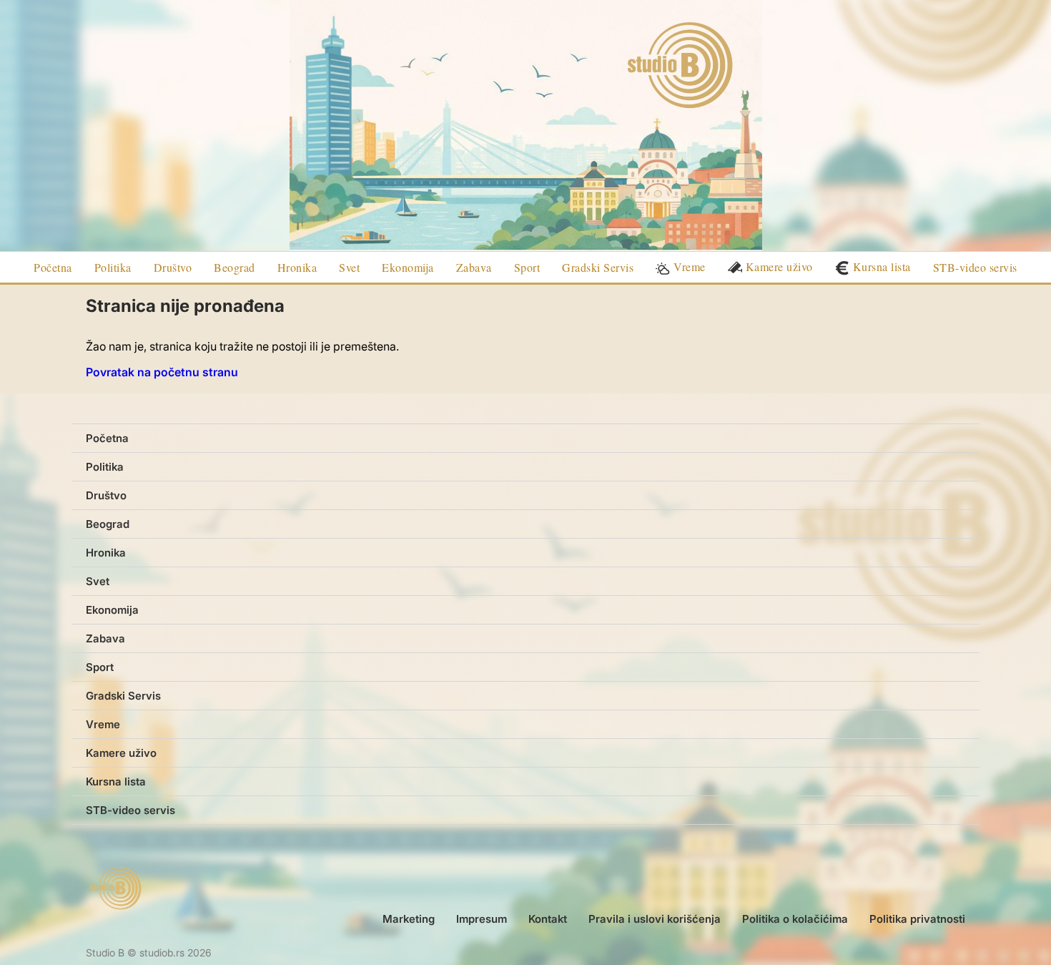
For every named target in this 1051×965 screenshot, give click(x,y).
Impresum (481, 919)
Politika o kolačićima (795, 919)
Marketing (409, 919)
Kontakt (547, 919)
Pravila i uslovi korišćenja (654, 919)
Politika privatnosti (917, 919)
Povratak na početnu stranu (162, 372)
